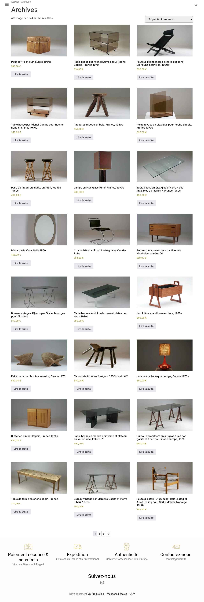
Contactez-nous (175, 554)
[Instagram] (102, 583)
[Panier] (195, 5)
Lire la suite (21, 74)
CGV (132, 593)
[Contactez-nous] (176, 547)
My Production (95, 593)
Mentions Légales (117, 593)
